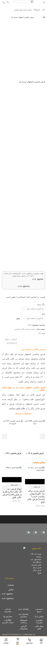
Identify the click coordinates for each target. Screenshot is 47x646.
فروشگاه (37, 10)
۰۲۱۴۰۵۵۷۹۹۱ (23, 286)
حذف (18, 318)
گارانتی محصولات (23, 627)
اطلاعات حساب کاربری (8, 621)
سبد (17, 643)
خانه (43, 10)
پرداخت (6, 643)
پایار (39, 333)
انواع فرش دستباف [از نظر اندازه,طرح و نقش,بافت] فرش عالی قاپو (12, 493)
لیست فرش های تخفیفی (22, 10)
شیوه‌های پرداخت (23, 621)
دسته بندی (29, 643)
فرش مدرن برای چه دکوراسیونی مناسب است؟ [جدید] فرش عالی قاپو (36, 496)
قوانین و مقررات (39, 621)
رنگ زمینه (41, 304)
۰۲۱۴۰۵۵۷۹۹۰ (37, 279)
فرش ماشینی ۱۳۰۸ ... (34, 453)
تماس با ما (39, 616)
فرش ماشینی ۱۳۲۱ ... (12, 453)
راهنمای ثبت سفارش (23, 615)
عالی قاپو (20, 408)
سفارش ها (7, 616)
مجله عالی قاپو (39, 627)
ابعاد (43, 314)
